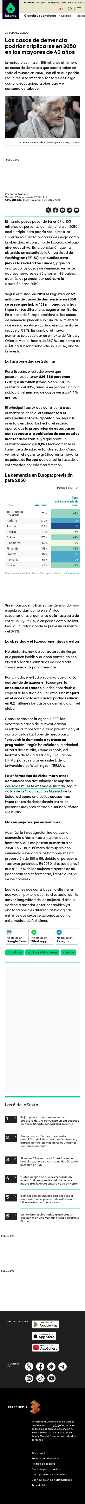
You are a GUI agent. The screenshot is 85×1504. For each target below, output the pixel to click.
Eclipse (66, 16)
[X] (48, 212)
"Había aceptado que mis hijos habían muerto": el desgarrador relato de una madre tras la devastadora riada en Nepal (49, 1180)
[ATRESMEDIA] (42, 1407)
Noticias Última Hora (42, 952)
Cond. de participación (46, 1469)
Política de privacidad (45, 1458)
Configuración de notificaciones (52, 1479)
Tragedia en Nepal (47, 2)
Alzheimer (14, 952)
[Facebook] (40, 1370)
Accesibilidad (40, 1485)
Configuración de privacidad (49, 1474)
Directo (68, 952)
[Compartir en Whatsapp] (62, 212)
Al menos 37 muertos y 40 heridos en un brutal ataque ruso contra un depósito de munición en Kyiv (49, 1161)
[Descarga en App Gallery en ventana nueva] (45, 1351)
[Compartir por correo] (76, 212)
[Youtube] (51, 1381)
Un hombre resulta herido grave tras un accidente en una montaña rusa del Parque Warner (49, 1218)
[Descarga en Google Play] (45, 1327)
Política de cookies (43, 1463)
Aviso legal (38, 1453)
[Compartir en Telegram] (69, 212)
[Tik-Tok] (40, 1381)
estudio (32, 253)
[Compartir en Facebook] (55, 212)
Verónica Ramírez (17, 194)
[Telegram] (62, 1370)
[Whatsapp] (51, 1370)
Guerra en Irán (68, 2)
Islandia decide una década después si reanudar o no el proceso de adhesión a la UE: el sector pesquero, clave (48, 1199)
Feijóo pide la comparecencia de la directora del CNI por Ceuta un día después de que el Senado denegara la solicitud (49, 1121)
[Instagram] (29, 1381)
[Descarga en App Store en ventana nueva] (44, 1339)
